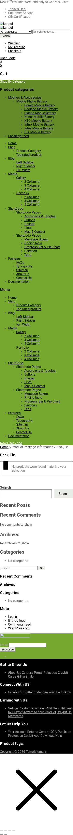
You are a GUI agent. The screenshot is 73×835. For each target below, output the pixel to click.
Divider (29, 224)
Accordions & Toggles (40, 216)
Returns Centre (37, 732)
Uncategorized (18, 136)
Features (14, 259)
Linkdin (66, 692)
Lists (28, 228)
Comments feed (19, 624)
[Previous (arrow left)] (1, 834)
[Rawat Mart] (6, 24)
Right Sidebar (25, 166)
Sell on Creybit (18, 708)
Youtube (54, 692)
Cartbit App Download (39, 736)
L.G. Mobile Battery (37, 132)
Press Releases (45, 673)
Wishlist (14, 43)
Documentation (18, 282)
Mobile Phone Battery (31, 101)
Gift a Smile (25, 676)
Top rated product (28, 155)
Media (12, 174)
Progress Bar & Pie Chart (42, 247)
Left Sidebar (25, 162)
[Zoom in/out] (1, 830)
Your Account (17, 732)
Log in (12, 617)
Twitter (28, 692)
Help (58, 736)
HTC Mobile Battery (38, 121)
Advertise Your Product (39, 712)
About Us (22, 274)
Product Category (28, 151)
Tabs (27, 255)
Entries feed (17, 621)
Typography (24, 266)
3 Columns (31, 185)
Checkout (14, 51)
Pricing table (33, 243)
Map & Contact (34, 232)
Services (30, 251)
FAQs (20, 262)
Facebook (15, 692)
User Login (7, 58)
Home (12, 143)
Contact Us (24, 278)
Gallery (21, 178)
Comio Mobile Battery (39, 105)
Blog (11, 158)
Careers (27, 673)
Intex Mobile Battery (38, 128)
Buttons (29, 220)
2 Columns (31, 182)
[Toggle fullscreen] (5, 830)
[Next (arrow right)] (5, 834)
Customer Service (20, 13)
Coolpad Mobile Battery (41, 109)
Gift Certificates (19, 17)
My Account (16, 47)
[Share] (9, 830)
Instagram (41, 692)
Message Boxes (36, 239)
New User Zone (11, 443)
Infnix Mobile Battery (39, 124)
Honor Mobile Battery (39, 117)
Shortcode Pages (28, 212)
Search (5, 487)
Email (4, 645)
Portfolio (22, 193)
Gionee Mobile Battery (40, 113)
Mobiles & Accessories (25, 97)
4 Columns (31, 189)
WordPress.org (19, 628)
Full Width (23, 170)
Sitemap (22, 270)
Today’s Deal (17, 9)
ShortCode (15, 208)
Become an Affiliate (44, 708)
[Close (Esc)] (13, 830)
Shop (11, 147)
